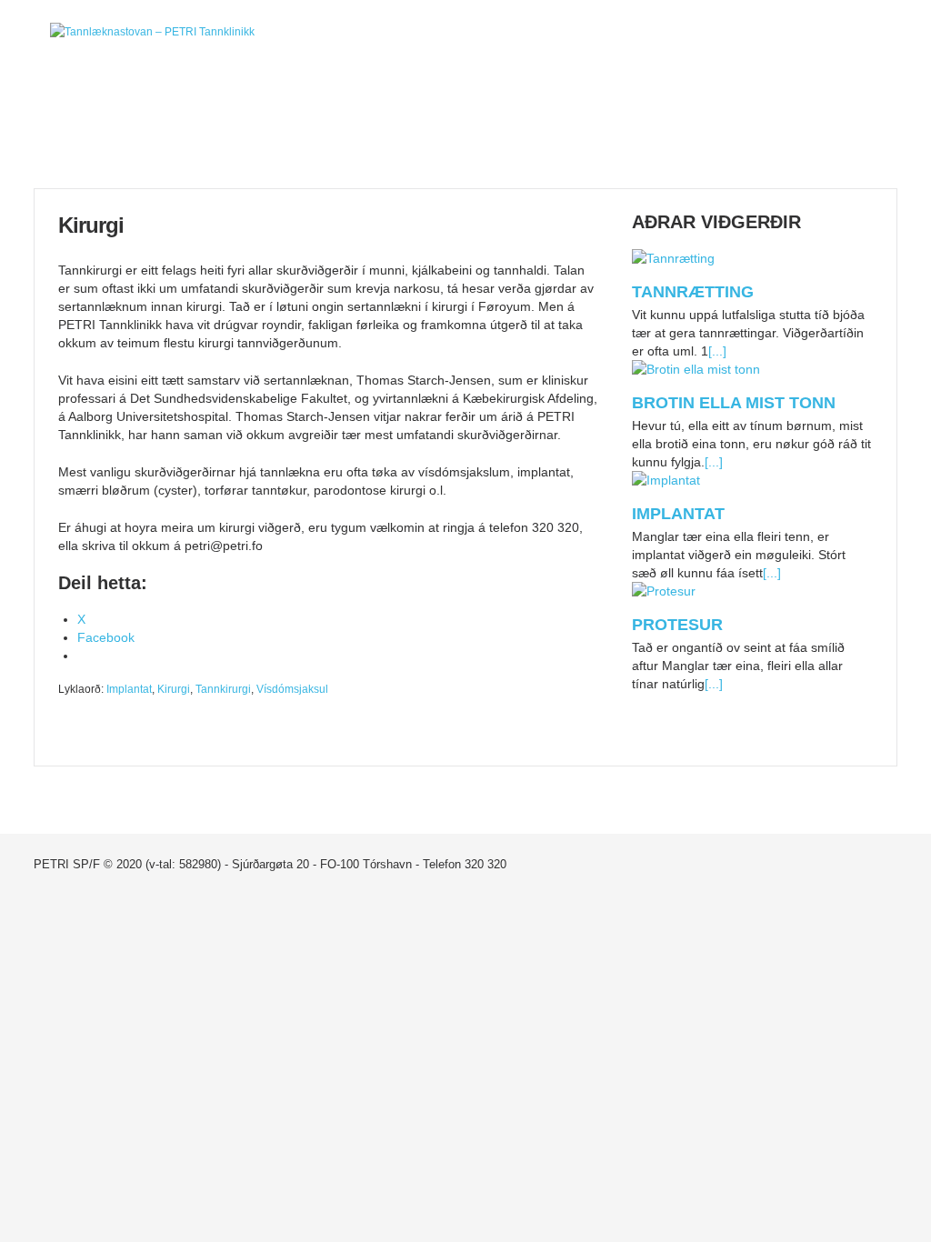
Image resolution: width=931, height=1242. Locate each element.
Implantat (129, 689)
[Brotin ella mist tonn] (696, 371)
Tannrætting (693, 292)
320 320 (485, 864)
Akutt (393, 134)
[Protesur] (664, 593)
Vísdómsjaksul (292, 689)
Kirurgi (173, 689)
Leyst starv (825, 134)
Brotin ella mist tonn (734, 403)
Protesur (677, 625)
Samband (680, 134)
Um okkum (250, 134)
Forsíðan (106, 134)
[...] (717, 351)
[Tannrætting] (673, 260)
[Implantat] (666, 482)
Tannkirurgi (223, 689)
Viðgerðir (536, 134)
